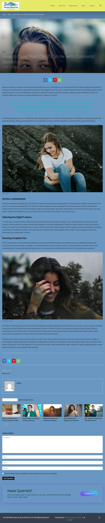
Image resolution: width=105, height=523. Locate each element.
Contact (92, 5)
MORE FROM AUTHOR (26, 400)
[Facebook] (45, 80)
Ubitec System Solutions (73, 517)
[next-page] (7, 424)
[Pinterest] (55, 80)
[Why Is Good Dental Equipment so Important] (73, 410)
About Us (62, 5)
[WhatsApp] (60, 80)
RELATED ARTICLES (9, 400)
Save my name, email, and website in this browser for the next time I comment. (30, 473)
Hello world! (6, 373)
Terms (83, 5)
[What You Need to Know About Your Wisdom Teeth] (11, 410)
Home (53, 5)
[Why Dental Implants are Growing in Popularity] (52, 410)
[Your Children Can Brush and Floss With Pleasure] (93, 410)
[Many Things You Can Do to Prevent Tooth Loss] (32, 410)
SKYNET (70, 520)
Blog (9, 14)
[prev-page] (3, 424)
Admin (6, 67)
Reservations (73, 5)
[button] (100, 6)
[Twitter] (50, 80)
